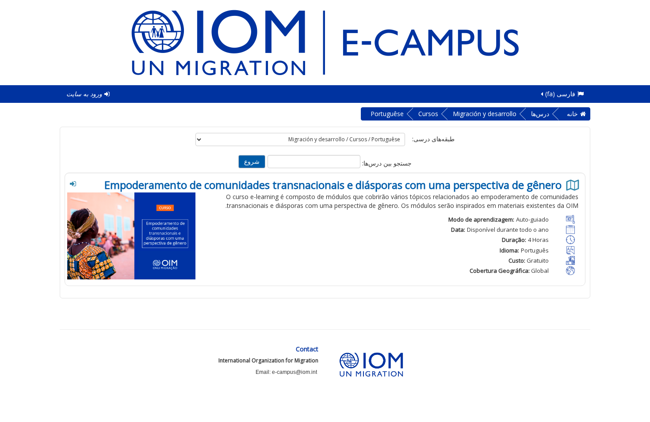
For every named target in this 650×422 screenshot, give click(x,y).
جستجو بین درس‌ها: (386, 163)
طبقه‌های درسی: (433, 139)
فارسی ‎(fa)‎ (560, 94)
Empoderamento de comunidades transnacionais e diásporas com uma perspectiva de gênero (334, 185)
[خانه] (325, 42)
